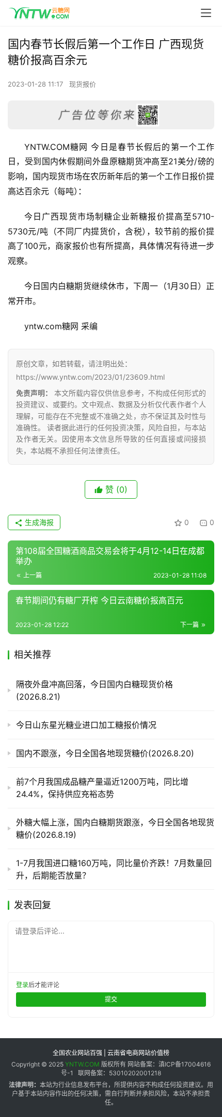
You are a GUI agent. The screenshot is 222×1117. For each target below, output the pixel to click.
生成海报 (38, 522)
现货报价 (82, 84)
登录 (22, 985)
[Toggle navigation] (206, 13)
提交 (111, 999)
